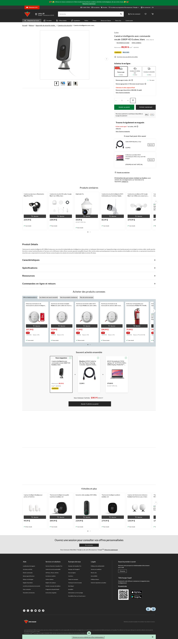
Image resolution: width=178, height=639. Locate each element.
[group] (36, 332)
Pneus (94, 20)
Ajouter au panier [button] (124, 107)
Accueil (24, 25)
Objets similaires (136, 42)
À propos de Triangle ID (74, 569)
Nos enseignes (72, 572)
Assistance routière (51, 576)
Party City (118, 20)
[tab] (120, 72)
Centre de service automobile (53, 569)
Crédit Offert (86, 7)
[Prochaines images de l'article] (106, 59)
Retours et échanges (28, 579)
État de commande (27, 572)
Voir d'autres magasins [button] (123, 92)
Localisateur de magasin (29, 566)
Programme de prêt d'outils (52, 589)
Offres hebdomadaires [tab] (30, 297)
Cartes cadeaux (49, 579)
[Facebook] (24, 610)
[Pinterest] (39, 610)
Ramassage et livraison (28, 576)
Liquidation (77, 20)
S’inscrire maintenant (111, 550)
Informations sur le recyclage (75, 592)
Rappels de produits (28, 582)
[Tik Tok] (43, 610)
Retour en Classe (106, 20)
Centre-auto (129, 20)
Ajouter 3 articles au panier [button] (90, 404)
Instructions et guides (51, 592)
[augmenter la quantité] (116, 100)
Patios (86, 20)
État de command (135, 14)
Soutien (105, 7)
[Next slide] (156, 201)
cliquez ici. (125, 181)
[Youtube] (35, 610)
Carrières (70, 576)
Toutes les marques (73, 579)
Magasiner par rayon (33, 20)
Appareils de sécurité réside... (46, 25)
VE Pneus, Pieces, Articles (52, 572)
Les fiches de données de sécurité (31, 586)
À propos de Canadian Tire (74, 566)
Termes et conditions (96, 569)
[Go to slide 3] (69, 83)
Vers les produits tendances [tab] (68, 297)
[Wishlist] (145, 14)
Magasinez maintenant (89, 3)
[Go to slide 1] (56, 83)
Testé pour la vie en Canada (75, 582)
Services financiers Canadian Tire (54, 566)
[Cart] (153, 14)
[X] (28, 610)
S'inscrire (122, 571)
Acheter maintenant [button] (145, 107)
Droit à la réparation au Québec (98, 582)
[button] (121, 14)
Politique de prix (95, 579)
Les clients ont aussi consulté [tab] (48, 297)
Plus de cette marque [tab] (86, 297)
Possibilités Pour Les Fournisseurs (76, 596)
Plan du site (94, 572)
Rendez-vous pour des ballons (53, 586)
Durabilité (70, 589)
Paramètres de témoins (29, 592)
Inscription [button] (96, 7)
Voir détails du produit (123, 42)
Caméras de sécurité (65, 25)
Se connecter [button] (147, 7)
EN (153, 7)
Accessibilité (94, 576)
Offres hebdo (63, 20)
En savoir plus (122, 586)
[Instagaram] (32, 610)
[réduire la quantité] (128, 100)
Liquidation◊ (118, 52)
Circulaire (49, 20)
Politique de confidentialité (97, 566)
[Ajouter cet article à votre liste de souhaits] (133, 100)
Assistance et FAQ (27, 569)
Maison (31, 25)
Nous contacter (27, 589)
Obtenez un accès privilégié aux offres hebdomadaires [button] (88, 637)
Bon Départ (71, 586)
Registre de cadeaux (51, 582)
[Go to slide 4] (75, 83)
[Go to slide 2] (63, 83)
